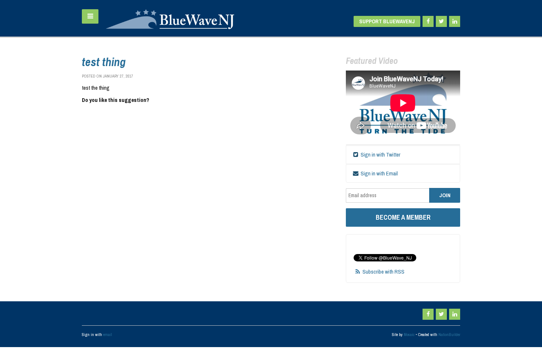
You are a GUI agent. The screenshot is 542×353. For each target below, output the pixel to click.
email (107, 334)
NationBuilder (449, 334)
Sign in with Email (378, 173)
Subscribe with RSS (383, 271)
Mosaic (409, 334)
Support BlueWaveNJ (387, 21)
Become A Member (403, 217)
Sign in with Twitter (379, 154)
